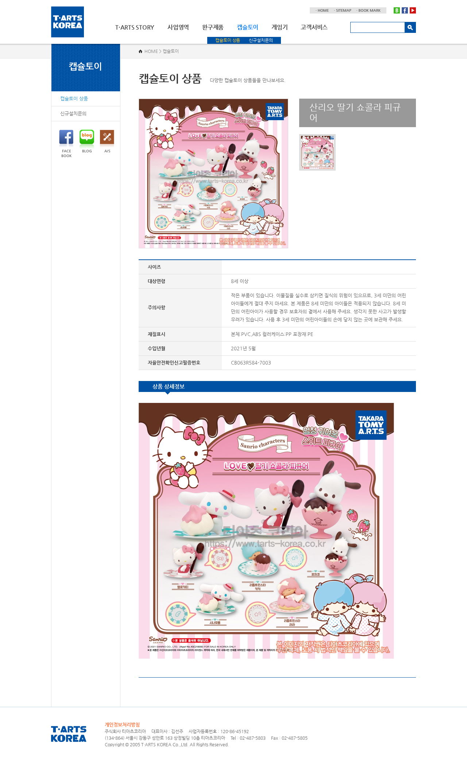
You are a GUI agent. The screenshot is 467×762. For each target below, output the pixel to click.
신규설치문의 (261, 40)
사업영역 (178, 27)
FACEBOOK (66, 153)
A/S (107, 151)
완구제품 (213, 27)
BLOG (87, 151)
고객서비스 (314, 27)
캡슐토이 (247, 27)
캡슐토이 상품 (227, 40)
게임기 (279, 27)
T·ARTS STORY (134, 27)
